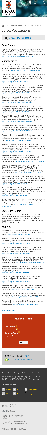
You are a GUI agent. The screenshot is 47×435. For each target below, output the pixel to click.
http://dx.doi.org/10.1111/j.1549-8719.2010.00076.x (18, 205)
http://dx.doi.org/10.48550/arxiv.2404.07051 (30, 262)
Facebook (8, 389)
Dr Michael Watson (16, 26)
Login (29, 4)
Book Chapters (10, 327)
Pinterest (19, 394)
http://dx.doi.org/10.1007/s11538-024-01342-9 (17, 93)
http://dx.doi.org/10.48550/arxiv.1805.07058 (27, 304)
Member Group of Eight (14, 405)
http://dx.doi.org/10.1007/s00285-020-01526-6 (17, 131)
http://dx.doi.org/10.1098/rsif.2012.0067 (15, 195)
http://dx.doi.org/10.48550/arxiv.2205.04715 (16, 281)
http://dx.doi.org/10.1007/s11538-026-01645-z (25, 70)
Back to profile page (8, 310)
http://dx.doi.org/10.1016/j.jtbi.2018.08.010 (19, 140)
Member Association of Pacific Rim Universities (20, 422)
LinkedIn (8, 394)
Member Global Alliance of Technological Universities (16, 416)
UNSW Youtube (33, 389)
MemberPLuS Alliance (22, 428)
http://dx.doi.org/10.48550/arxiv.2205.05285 (16, 272)
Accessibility (36, 373)
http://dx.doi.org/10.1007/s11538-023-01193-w (17, 112)
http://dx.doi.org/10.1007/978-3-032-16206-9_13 (17, 56)
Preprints (8, 336)
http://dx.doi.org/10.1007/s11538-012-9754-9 (16, 184)
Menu (43, 4)
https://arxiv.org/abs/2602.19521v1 (18, 234)
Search (36, 4)
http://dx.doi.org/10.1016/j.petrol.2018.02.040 (16, 152)
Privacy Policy (6, 373)
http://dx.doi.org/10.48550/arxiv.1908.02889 (23, 297)
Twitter (19, 389)
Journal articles (11, 330)
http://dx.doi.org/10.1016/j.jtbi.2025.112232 (16, 81)
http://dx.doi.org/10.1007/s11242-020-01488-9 (17, 121)
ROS (27, 356)
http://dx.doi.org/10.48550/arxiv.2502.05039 (16, 253)
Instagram (31, 394)
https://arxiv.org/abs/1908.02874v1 (23, 289)
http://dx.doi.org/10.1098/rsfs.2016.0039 (28, 172)
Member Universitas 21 (11, 410)
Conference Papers (12, 333)
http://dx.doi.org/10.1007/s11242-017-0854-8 (29, 161)
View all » (23, 343)
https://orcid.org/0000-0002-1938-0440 (20, 359)
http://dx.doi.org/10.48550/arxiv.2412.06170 (16, 243)
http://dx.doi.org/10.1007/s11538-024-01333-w (17, 102)
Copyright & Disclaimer (21, 373)
